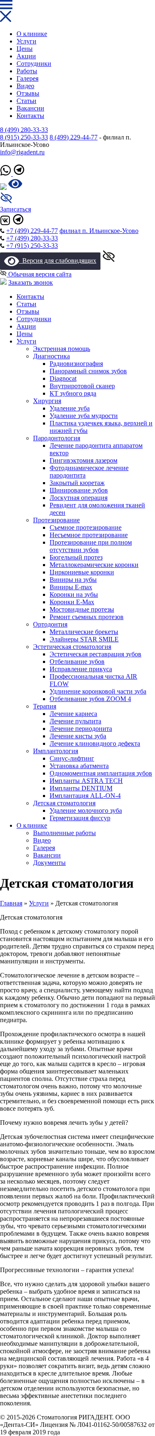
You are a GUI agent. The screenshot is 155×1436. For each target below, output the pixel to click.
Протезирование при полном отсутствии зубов (91, 546)
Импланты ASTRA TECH (86, 780)
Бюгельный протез (76, 557)
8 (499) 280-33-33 (24, 129)
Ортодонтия (50, 624)
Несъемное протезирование (89, 534)
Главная (11, 903)
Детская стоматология (64, 803)
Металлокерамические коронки (94, 564)
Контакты (30, 115)
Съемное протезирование (86, 527)
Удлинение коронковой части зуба (98, 691)
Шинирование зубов (79, 490)
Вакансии (30, 108)
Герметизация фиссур (80, 817)
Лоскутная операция (78, 497)
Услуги (26, 41)
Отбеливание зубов (77, 661)
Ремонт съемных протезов (87, 616)
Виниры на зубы (73, 579)
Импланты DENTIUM (81, 788)
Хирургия (47, 400)
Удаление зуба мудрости (84, 415)
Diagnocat (63, 378)
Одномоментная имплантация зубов (101, 773)
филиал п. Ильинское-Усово (99, 230)
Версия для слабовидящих (57, 260)
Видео (25, 85)
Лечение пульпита (75, 721)
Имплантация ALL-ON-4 (85, 795)
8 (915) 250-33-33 (24, 137)
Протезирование (56, 519)
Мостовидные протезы (82, 609)
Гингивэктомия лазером (83, 460)
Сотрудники (34, 63)
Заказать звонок (30, 282)
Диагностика (51, 356)
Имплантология (55, 750)
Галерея (27, 78)
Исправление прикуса (81, 668)
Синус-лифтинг (72, 758)
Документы (49, 862)
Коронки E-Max (72, 601)
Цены (25, 48)
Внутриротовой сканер (82, 385)
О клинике (32, 33)
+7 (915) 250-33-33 (32, 245)
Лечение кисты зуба (78, 736)
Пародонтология (56, 438)
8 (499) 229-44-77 (74, 137)
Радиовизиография (76, 363)
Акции (26, 56)
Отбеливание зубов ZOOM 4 (90, 698)
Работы (27, 70)
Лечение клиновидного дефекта (95, 743)
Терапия (44, 706)
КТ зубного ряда (73, 393)
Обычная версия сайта (39, 274)
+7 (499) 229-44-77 (32, 230)
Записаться (15, 209)
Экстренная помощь (61, 348)
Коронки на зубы (74, 594)
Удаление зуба (70, 408)
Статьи (26, 100)
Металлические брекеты (84, 631)
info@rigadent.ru (22, 152)
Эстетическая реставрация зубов (95, 654)
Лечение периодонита (81, 728)
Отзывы (28, 93)
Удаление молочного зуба (86, 810)
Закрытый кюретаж (77, 482)
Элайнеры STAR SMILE (84, 639)
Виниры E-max (71, 587)
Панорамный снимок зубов (88, 371)
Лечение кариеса (73, 713)
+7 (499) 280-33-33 (32, 238)
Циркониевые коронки (82, 572)
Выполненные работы (64, 832)
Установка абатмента (79, 765)
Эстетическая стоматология (72, 646)
